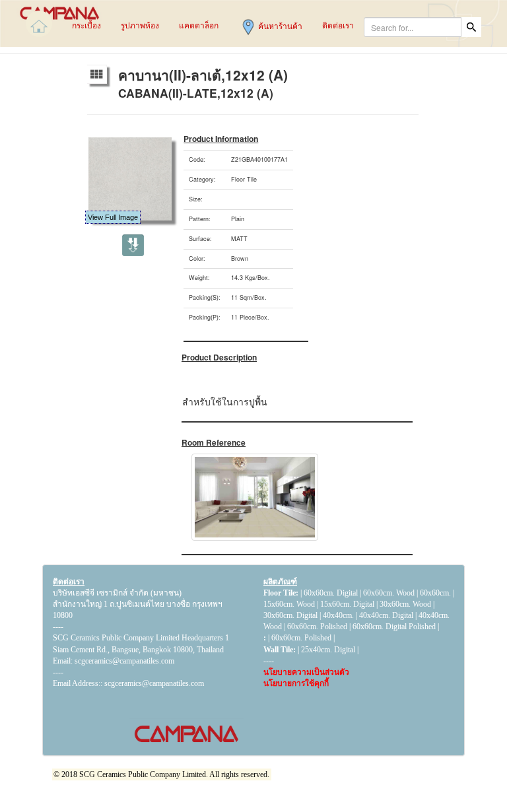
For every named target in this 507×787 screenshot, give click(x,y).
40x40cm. (339, 615)
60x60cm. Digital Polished (394, 626)
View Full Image (113, 217)
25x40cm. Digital (328, 649)
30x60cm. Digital (290, 615)
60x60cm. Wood (389, 593)
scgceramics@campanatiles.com (154, 683)
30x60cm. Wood (405, 604)
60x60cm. (436, 593)
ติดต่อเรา (68, 581)
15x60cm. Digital (347, 604)
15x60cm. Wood (289, 604)
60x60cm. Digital (331, 593)
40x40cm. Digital (386, 615)
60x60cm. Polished (317, 626)
